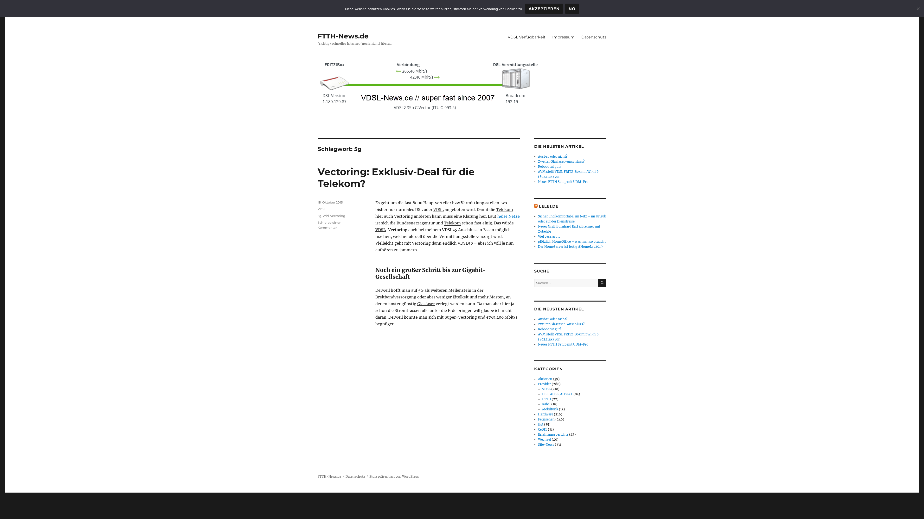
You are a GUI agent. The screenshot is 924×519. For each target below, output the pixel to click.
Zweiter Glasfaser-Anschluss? (561, 162)
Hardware (545, 414)
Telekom (504, 209)
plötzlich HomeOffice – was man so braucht (572, 242)
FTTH (546, 399)
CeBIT (542, 429)
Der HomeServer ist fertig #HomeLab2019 (570, 247)
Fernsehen (546, 419)
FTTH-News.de (343, 36)
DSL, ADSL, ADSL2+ (557, 394)
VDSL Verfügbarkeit (526, 37)
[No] (918, 8)
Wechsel (544, 440)
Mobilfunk (550, 409)
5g (319, 216)
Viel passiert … (549, 237)
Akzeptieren (544, 8)
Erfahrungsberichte (553, 434)
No (572, 8)
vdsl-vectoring (334, 216)
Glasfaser (426, 303)
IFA (540, 424)
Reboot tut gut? (549, 167)
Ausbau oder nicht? (552, 156)
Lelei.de (548, 206)
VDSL (438, 209)
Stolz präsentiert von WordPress (394, 477)
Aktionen (545, 379)
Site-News (546, 445)
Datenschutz (593, 37)
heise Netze (508, 216)
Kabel (546, 404)
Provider (544, 384)
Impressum (563, 37)
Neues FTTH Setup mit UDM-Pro (563, 182)
